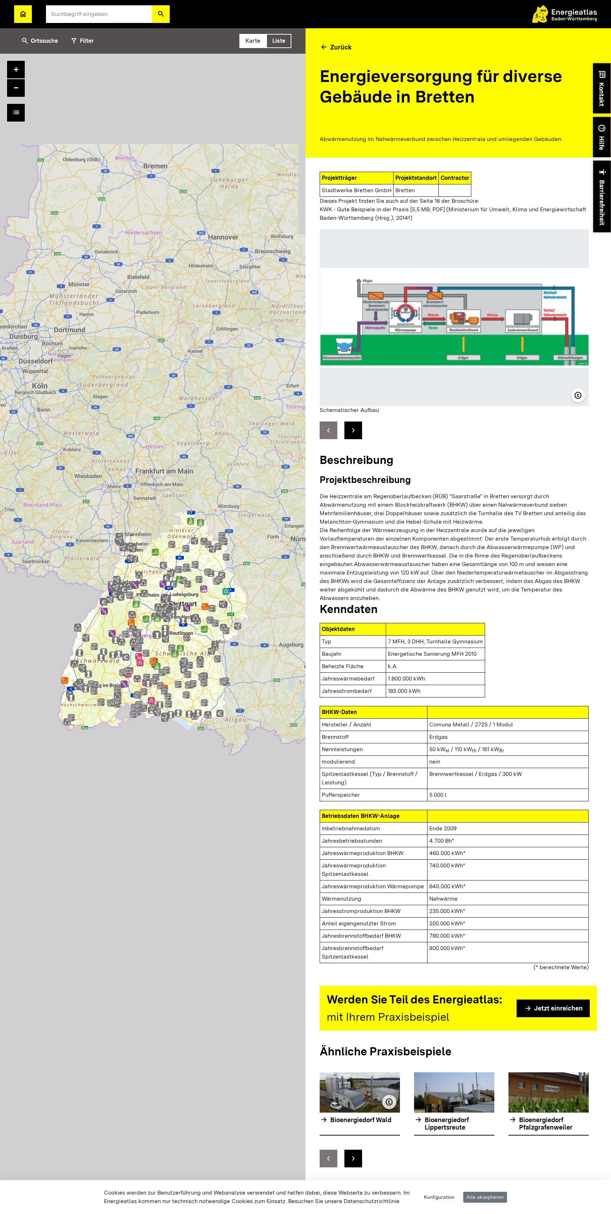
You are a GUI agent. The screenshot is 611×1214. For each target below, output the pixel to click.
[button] (161, 14)
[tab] (252, 41)
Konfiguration (439, 1197)
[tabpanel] (153, 634)
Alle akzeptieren (485, 1197)
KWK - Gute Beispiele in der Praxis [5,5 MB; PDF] (382, 209)
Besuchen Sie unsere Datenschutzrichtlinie (344, 1201)
